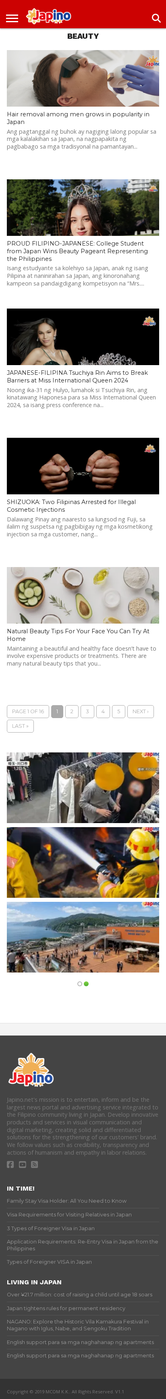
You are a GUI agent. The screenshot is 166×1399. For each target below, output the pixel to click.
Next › (141, 711)
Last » (20, 726)
